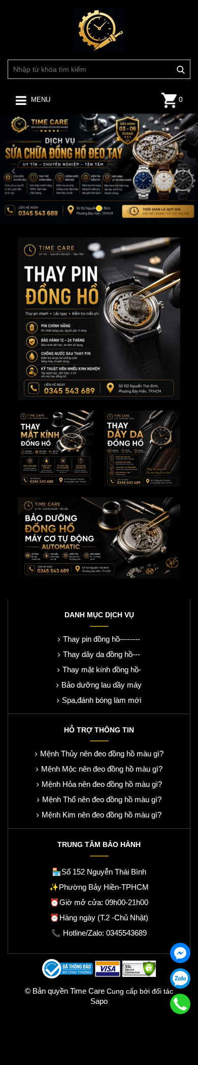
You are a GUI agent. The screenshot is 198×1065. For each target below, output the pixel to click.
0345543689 (126, 933)
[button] (15, 168)
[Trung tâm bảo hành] (99, 29)
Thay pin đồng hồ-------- (101, 639)
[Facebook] (180, 953)
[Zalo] (180, 978)
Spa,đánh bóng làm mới (101, 700)
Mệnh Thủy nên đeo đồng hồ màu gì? (101, 753)
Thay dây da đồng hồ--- (101, 654)
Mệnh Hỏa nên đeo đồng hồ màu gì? (102, 784)
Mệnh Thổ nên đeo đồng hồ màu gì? (101, 799)
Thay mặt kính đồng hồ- (101, 669)
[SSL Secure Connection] (138, 967)
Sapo (99, 1001)
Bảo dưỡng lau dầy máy (101, 684)
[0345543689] (180, 1004)
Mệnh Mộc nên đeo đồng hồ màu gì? (101, 768)
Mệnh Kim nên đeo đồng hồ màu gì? (101, 814)
